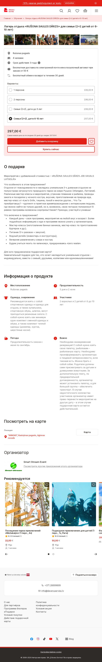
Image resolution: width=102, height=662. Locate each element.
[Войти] (69, 10)
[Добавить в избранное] (91, 141)
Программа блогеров (15, 608)
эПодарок (9, 611)
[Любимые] (77, 10)
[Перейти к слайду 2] (53, 554)
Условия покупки (13, 615)
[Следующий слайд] (95, 554)
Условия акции (44, 608)
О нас (7, 602)
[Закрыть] (95, 3)
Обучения (18, 18)
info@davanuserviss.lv (52, 591)
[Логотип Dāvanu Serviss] (11, 11)
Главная (7, 18)
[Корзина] (85, 10)
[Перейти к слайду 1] (48, 554)
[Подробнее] (39, 62)
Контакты (41, 611)
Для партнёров (12, 605)
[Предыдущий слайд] (6, 554)
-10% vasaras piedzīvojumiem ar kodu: (41, 3)
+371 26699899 (53, 585)
